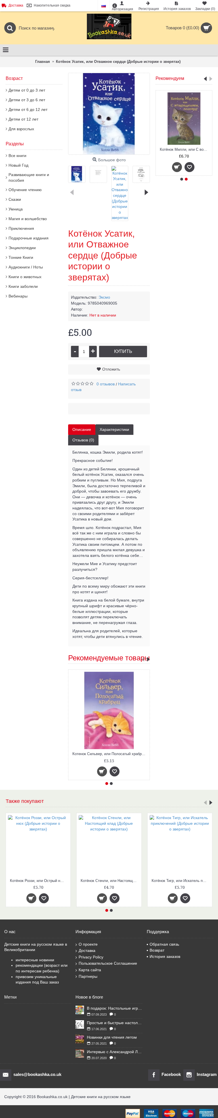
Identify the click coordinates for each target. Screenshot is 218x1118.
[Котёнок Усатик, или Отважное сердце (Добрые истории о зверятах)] (109, 114)
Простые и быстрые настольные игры (114, 1022)
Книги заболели (23, 286)
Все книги (17, 155)
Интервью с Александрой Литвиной (114, 1051)
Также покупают (25, 801)
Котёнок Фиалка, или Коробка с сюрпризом (39, 881)
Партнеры (88, 976)
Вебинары (18, 296)
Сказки (15, 199)
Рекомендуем (170, 78)
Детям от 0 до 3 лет (27, 90)
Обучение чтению (25, 189)
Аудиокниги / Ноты (26, 267)
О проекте (88, 944)
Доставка (87, 950)
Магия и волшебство (28, 218)
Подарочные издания (29, 238)
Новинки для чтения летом (112, 1037)
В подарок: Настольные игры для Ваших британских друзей (114, 1008)
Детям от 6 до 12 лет (28, 109)
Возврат (157, 950)
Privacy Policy (91, 957)
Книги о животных (25, 276)
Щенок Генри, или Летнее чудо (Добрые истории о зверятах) (181, 881)
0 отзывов (106, 384)
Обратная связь (164, 944)
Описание (81, 429)
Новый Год (18, 165)
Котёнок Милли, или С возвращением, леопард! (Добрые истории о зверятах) (185, 149)
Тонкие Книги (21, 257)
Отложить (111, 369)
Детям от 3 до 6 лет (27, 100)
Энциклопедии (22, 247)
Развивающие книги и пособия (29, 177)
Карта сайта (90, 970)
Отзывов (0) (83, 440)
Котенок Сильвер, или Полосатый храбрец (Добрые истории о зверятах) (110, 754)
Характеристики (114, 429)
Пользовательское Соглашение (108, 963)
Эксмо (104, 297)
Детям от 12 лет (23, 119)
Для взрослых (21, 129)
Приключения (21, 228)
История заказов (165, 956)
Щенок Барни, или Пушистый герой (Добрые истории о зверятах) (110, 881)
